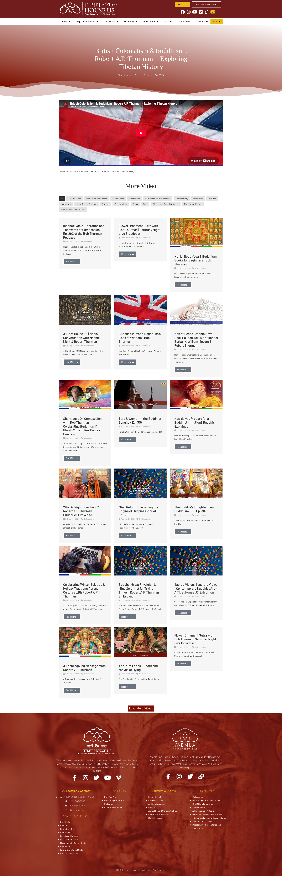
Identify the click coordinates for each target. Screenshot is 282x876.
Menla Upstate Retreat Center (73, 843)
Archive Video (74, 198)
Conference (134, 198)
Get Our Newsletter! (69, 853)
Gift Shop (168, 21)
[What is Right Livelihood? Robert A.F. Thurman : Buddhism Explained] (85, 497)
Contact (201, 21)
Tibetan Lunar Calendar (203, 821)
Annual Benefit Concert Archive (162, 811)
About (65, 21)
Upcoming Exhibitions (114, 800)
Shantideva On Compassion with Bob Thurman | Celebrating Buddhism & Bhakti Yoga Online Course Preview (82, 426)
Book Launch (118, 198)
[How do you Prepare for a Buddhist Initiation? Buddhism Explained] (196, 408)
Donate (217, 21)
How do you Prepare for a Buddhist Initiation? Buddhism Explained (195, 422)
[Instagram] (189, 12)
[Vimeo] (201, 12)
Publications (149, 21)
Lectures (212, 198)
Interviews (198, 198)
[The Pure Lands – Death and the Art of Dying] (140, 656)
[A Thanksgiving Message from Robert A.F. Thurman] (85, 656)
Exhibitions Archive (113, 807)
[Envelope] (213, 12)
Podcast (105, 204)
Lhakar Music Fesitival (158, 814)
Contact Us (65, 846)
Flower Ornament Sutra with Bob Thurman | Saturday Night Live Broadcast (140, 229)
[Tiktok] (207, 12)
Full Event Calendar (157, 800)
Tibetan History (199, 807)
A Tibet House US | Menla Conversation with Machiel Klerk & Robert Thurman (82, 337)
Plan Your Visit (111, 797)
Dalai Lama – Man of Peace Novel (207, 814)
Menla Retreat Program (86, 204)
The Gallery (109, 21)
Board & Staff (66, 832)
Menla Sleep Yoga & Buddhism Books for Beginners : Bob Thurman (195, 260)
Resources (129, 21)
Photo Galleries (67, 829)
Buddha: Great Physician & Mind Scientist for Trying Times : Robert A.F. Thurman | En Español (139, 590)
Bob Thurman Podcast (96, 198)
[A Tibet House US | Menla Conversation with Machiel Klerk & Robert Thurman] (85, 324)
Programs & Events (85, 21)
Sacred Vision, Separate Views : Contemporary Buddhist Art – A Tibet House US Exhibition (195, 588)
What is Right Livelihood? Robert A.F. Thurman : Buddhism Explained (81, 511)
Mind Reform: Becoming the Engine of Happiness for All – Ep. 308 (139, 511)
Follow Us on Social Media (72, 850)
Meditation (66, 204)
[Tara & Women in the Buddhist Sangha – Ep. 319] (140, 408)
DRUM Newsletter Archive (203, 804)
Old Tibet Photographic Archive (206, 800)
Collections (109, 804)
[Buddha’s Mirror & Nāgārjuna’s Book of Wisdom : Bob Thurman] (140, 324)
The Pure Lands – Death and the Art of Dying (138, 667)
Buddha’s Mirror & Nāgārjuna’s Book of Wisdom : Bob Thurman (140, 337)
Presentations (121, 204)
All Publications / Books (203, 811)
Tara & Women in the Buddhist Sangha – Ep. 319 (140, 420)
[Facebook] (183, 12)
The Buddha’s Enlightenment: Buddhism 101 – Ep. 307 (195, 509)
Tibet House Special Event (73, 209)
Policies (152, 807)
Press (135, 204)
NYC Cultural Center (69, 839)
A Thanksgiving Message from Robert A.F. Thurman (84, 667)
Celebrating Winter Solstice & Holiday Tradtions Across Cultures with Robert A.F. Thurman (84, 590)
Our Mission (65, 822)
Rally (145, 204)
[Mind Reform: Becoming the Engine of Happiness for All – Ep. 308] (140, 497)
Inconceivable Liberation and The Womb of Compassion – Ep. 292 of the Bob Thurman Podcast (83, 231)
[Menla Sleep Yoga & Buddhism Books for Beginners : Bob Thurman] (196, 246)
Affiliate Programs (156, 804)
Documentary (182, 198)
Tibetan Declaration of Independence (209, 818)
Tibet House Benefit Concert (166, 204)
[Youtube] (195, 12)
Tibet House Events (193, 204)
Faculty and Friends (69, 836)
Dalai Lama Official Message (157, 198)
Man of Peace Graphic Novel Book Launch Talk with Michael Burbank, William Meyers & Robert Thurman (196, 339)
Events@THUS (154, 797)
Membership (185, 21)
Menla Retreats (155, 818)
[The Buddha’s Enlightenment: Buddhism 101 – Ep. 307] (196, 497)
